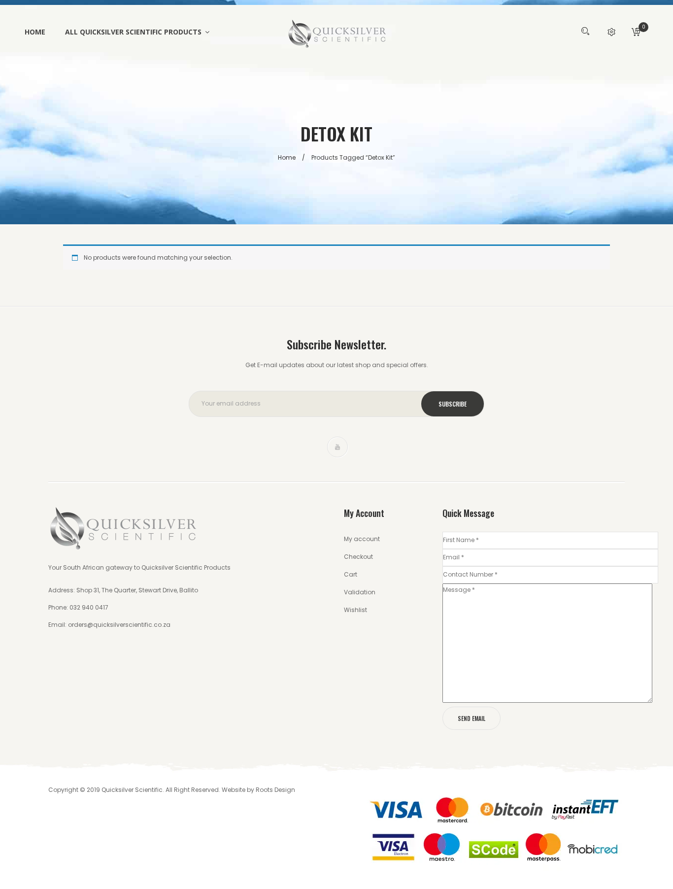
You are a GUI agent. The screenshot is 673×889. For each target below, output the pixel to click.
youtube (337, 447)
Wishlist (355, 610)
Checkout (358, 556)
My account (362, 539)
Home (287, 157)
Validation (359, 592)
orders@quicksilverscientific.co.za (119, 624)
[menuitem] (40, 32)
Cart (350, 574)
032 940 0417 (88, 607)
